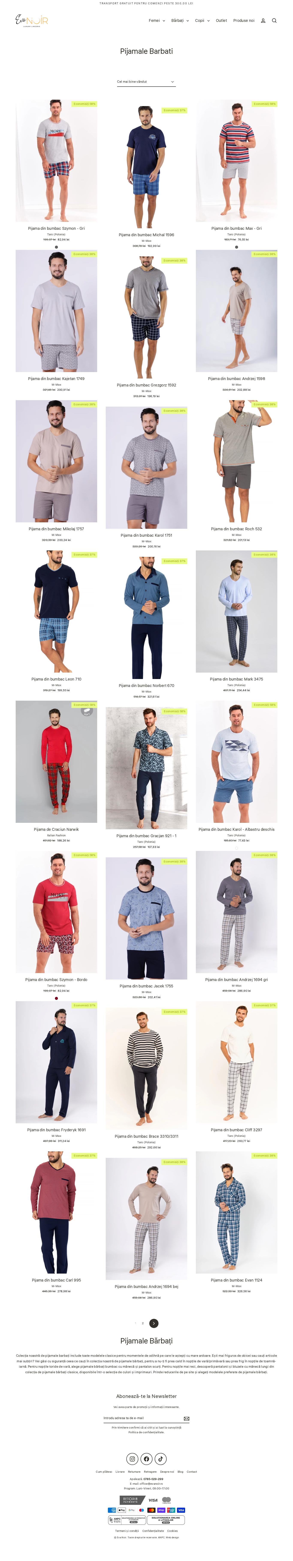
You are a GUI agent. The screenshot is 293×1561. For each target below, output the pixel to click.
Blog (181, 1472)
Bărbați (177, 20)
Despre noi (167, 1472)
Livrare (120, 1472)
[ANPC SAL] (127, 1520)
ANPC (161, 1537)
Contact (192, 1472)
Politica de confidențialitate (146, 1432)
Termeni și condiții (127, 1531)
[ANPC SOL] (166, 1520)
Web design (172, 1537)
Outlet (221, 20)
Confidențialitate (153, 1531)
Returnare (134, 1472)
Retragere (150, 1472)
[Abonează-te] (186, 1418)
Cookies (172, 1531)
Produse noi (243, 20)
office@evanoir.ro (151, 1484)
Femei (155, 20)
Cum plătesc (104, 1472)
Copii (200, 20)
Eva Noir (121, 1537)
